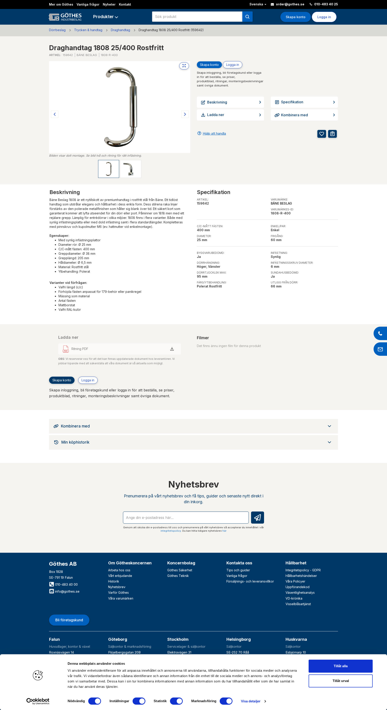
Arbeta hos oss (119, 570)
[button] (105, 16)
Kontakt (125, 4)
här (224, 530)
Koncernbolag (181, 563)
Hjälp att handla (214, 133)
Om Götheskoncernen (130, 563)
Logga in (232, 65)
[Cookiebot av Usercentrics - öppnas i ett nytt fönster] (38, 701)
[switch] (139, 701)
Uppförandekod (298, 587)
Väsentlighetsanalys (300, 592)
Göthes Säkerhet (179, 570)
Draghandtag (120, 30)
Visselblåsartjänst (298, 604)
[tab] (193, 426)
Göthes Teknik (178, 576)
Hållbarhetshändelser (301, 576)
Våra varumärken (120, 598)
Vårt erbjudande (120, 576)
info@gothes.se (67, 591)
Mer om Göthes (61, 4)
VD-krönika (294, 598)
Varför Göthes (118, 592)
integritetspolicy (171, 530)
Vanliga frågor (88, 4)
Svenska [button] (256, 4)
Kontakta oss (239, 563)
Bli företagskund (69, 620)
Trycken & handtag (88, 30)
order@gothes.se (289, 4)
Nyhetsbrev (116, 587)
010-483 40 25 (326, 4)
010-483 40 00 (66, 584)
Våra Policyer (295, 581)
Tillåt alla (341, 666)
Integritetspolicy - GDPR (303, 570)
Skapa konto (295, 17)
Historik (113, 581)
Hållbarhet (296, 563)
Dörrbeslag (57, 30)
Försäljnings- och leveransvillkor (250, 581)
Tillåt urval (341, 681)
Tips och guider (238, 570)
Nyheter (109, 4)
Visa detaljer (250, 701)
